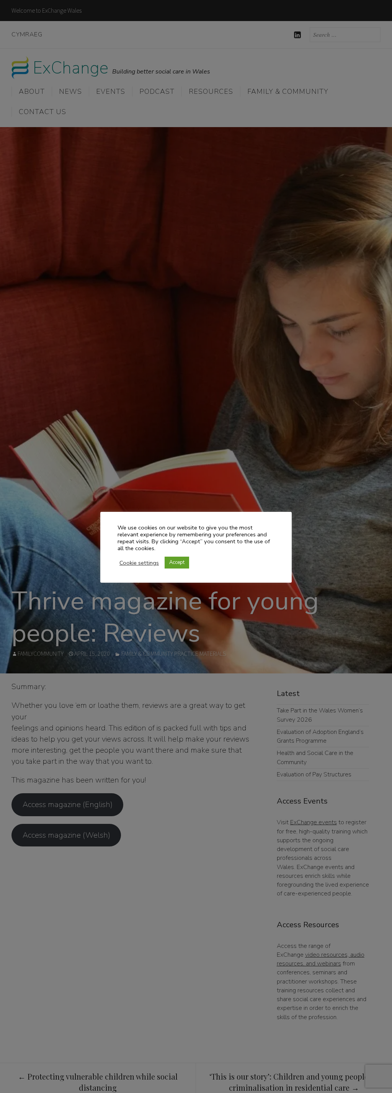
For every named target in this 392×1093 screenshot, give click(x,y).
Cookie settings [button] (139, 562)
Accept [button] (177, 562)
